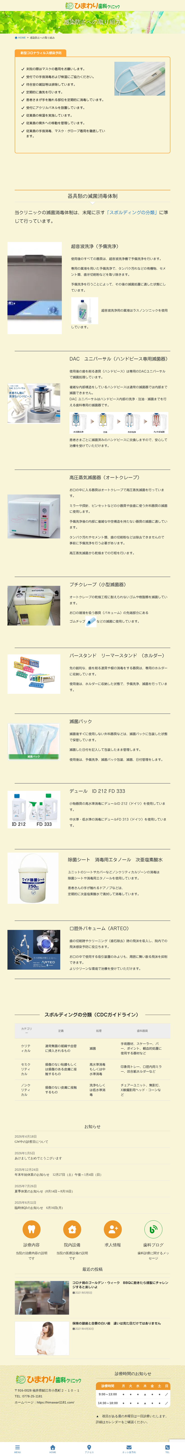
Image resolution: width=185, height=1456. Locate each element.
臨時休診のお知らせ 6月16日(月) (39, 1208)
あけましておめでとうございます (38, 1158)
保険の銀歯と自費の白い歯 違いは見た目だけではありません (116, 1323)
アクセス (89, 1452)
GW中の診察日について (31, 1141)
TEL (167, 1452)
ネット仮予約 (129, 1452)
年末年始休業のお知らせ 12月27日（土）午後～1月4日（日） (59, 1174)
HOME (52, 1452)
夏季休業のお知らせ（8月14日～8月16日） (45, 1191)
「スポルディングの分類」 (132, 212)
